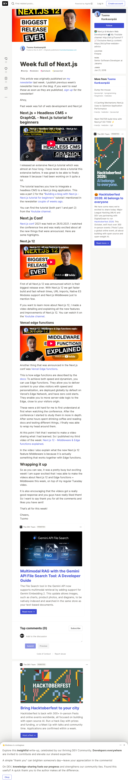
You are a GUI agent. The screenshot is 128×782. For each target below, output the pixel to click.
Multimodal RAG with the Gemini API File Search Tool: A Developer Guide (50, 576)
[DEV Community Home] (5, 3)
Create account (115, 3)
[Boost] (6, 88)
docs (23, 378)
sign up (68, 89)
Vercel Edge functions (44, 368)
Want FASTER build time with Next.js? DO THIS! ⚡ (108, 122)
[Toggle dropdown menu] (81, 527)
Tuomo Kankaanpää (36, 47)
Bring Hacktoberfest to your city (49, 708)
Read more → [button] (28, 611)
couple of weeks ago (50, 201)
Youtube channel (41, 211)
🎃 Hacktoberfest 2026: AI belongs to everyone (108, 198)
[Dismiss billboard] (124, 745)
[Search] (12, 3)
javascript (57, 71)
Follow (109, 25)
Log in (100, 3)
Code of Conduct (44, 654)
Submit (30, 646)
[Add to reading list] (6, 80)
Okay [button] (7, 777)
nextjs (24, 71)
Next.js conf (27, 223)
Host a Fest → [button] (29, 735)
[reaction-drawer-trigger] (6, 60)
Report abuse (60, 654)
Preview (43, 646)
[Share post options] (6, 97)
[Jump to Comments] (6, 70)
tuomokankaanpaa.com (68, 50)
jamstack (45, 71)
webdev (34, 71)
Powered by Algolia (83, 4)
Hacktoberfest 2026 (104, 221)
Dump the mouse (105, 93)
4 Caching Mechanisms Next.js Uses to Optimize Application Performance (108, 107)
